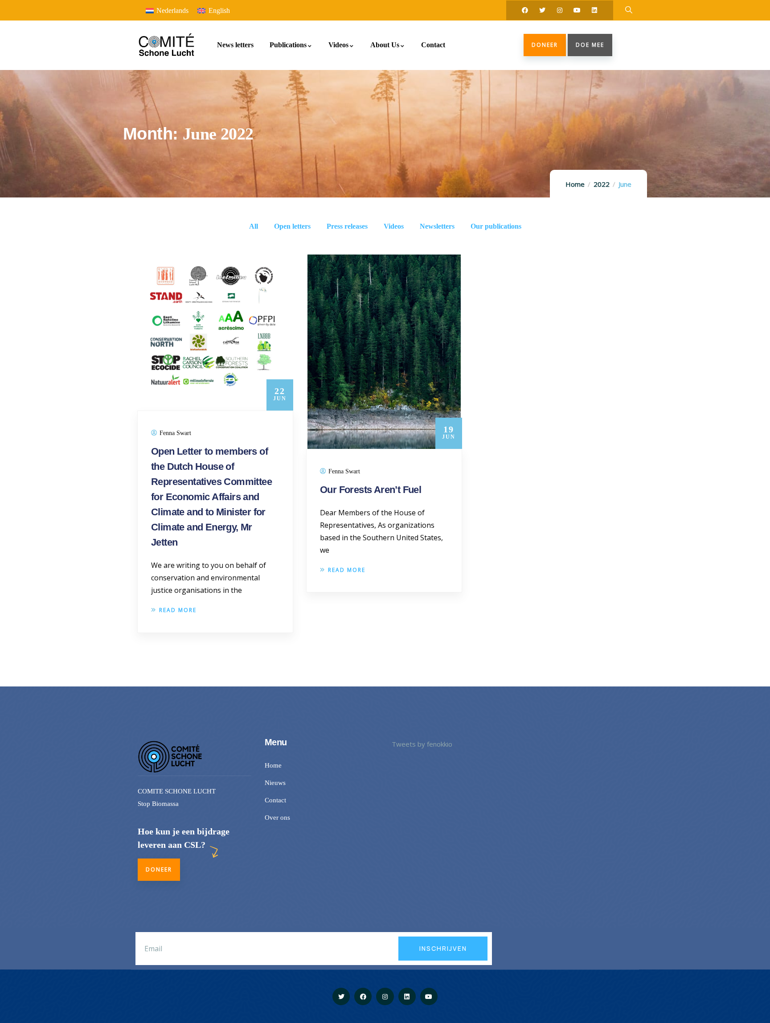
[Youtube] (577, 10)
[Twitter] (542, 10)
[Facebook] (525, 10)
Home (575, 184)
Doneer (545, 45)
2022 (602, 184)
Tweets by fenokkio (422, 744)
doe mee (590, 45)
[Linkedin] (594, 10)
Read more (178, 610)
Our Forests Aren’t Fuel (370, 489)
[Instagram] (560, 10)
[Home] (166, 45)
